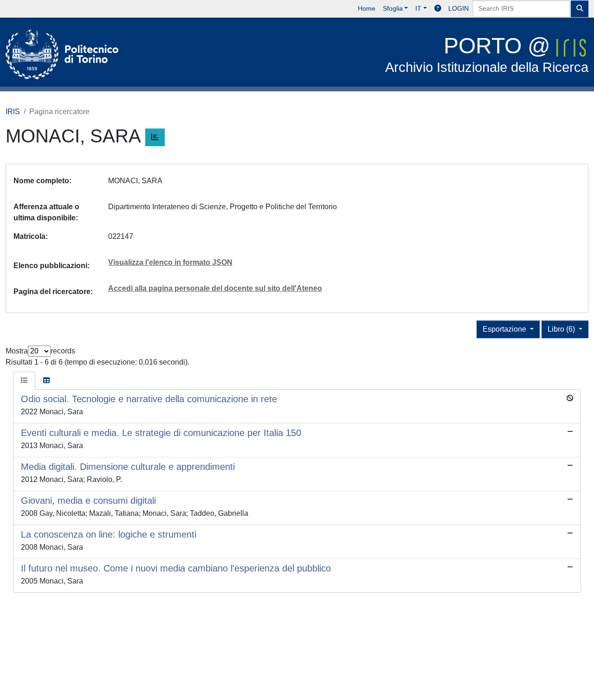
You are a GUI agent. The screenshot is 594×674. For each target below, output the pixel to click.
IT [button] (418, 8)
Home (366, 8)
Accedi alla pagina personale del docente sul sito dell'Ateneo (215, 288)
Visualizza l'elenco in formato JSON (170, 262)
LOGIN (458, 8)
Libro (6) (562, 329)
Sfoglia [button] (393, 8)
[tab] (24, 381)
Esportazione (505, 329)
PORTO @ (486, 54)
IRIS (13, 112)
